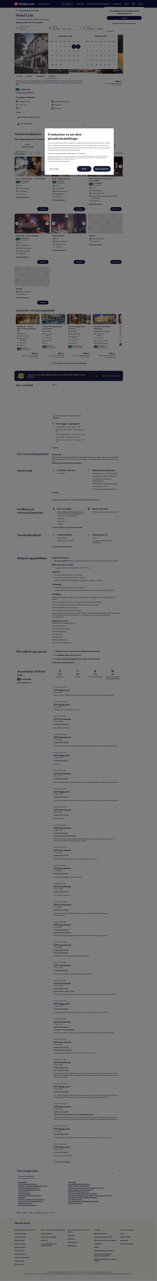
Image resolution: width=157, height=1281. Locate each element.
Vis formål (54, 169)
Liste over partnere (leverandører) (59, 161)
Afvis (84, 169)
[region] (79, 151)
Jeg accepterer (102, 169)
